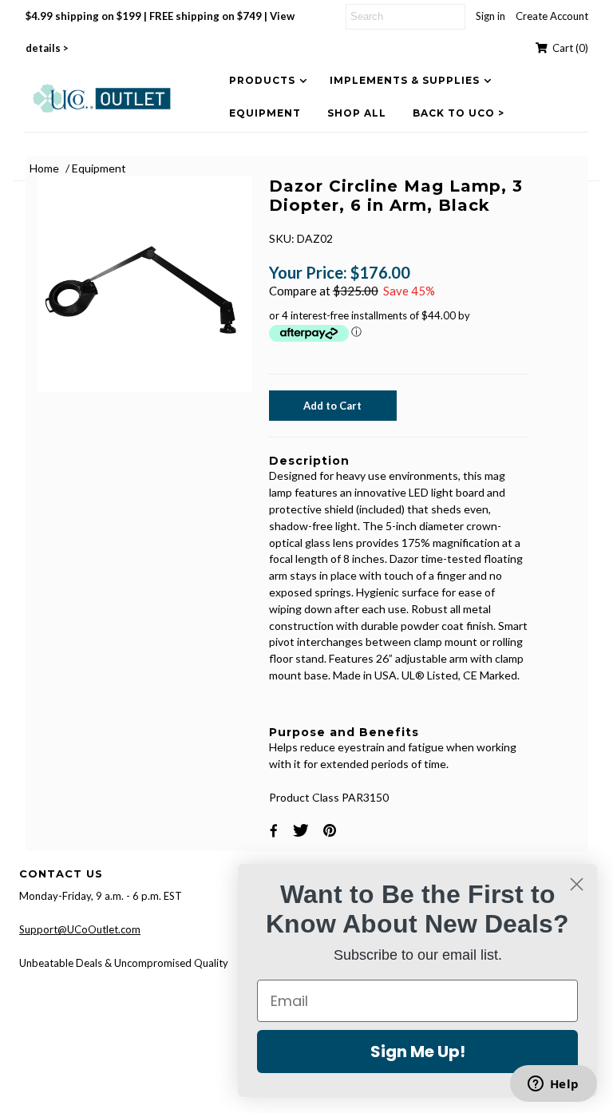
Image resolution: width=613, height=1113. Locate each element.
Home (44, 168)
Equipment (265, 113)
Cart (568, 48)
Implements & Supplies (405, 80)
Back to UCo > (458, 113)
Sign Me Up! (417, 1051)
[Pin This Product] (331, 830)
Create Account (552, 16)
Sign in (490, 16)
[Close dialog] (577, 884)
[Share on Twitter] (303, 830)
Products (262, 80)
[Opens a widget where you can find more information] (553, 1085)
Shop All (356, 113)
